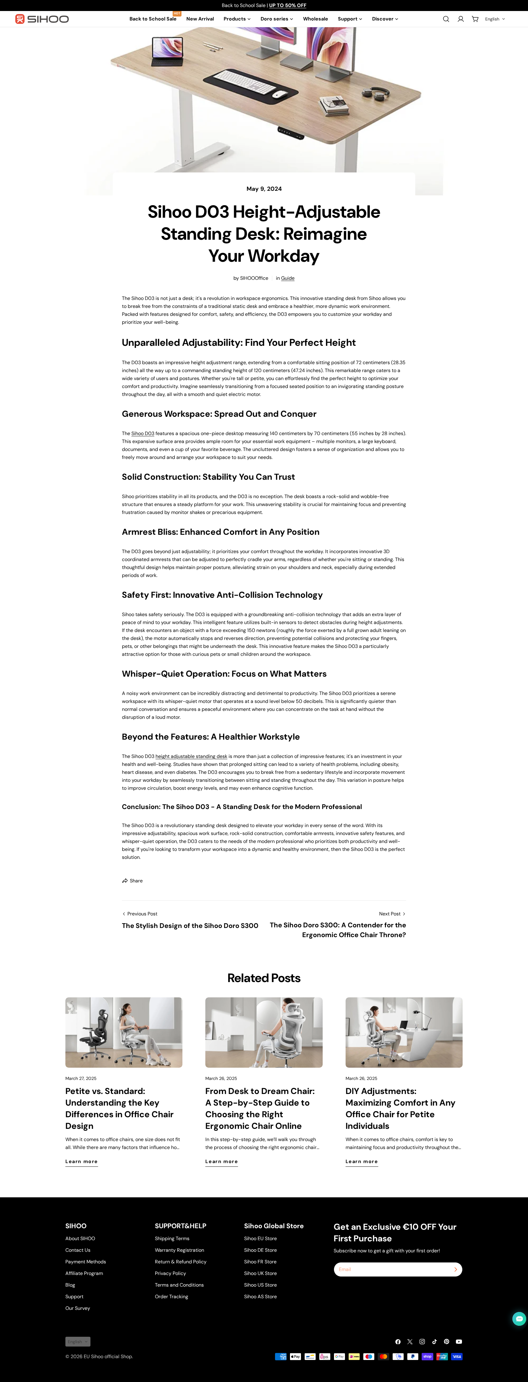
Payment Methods (85, 1261)
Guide (288, 278)
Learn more (81, 1161)
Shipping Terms (172, 1238)
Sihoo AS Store (260, 1296)
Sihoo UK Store (260, 1273)
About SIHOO (80, 1238)
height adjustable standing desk (191, 756)
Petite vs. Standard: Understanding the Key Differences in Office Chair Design (119, 1108)
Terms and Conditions (179, 1285)
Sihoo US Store (260, 1285)
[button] (495, 19)
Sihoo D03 (142, 433)
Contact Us (77, 1250)
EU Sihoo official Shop (108, 1356)
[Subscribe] (455, 1269)
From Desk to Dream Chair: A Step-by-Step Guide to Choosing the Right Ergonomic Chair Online (260, 1108)
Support (74, 1296)
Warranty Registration (179, 1250)
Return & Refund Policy (181, 1261)
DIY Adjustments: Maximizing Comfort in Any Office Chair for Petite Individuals (401, 1108)
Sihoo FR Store (260, 1261)
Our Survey (77, 1308)
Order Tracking (171, 1296)
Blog (70, 1285)
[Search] (446, 19)
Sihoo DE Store (260, 1250)
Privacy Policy (170, 1273)
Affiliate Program (84, 1273)
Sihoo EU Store (260, 1238)
